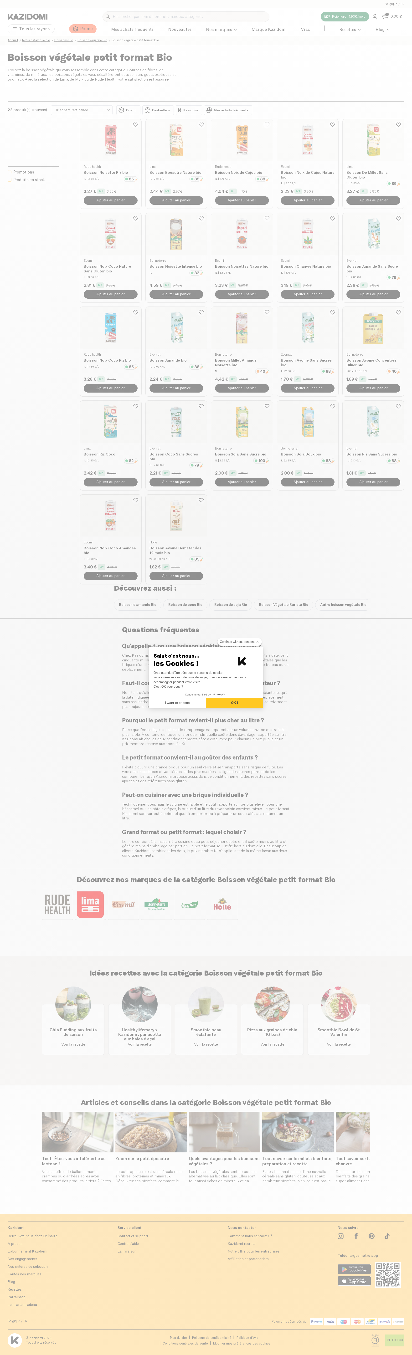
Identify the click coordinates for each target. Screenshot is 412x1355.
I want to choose (177, 703)
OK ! (234, 703)
